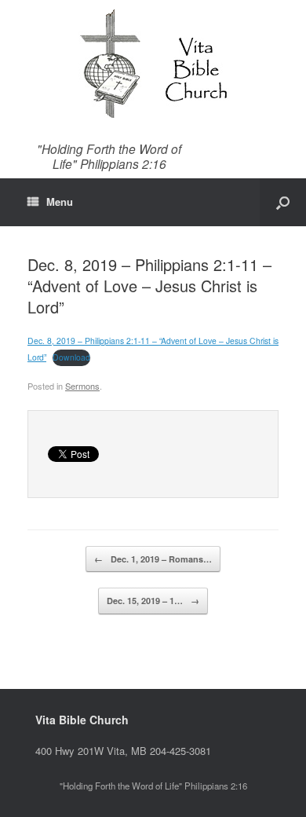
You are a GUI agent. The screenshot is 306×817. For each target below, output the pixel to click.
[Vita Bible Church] (153, 63)
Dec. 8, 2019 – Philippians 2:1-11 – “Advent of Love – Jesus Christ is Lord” (149, 285)
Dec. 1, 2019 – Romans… (153, 559)
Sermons (82, 385)
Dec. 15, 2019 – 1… (153, 600)
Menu (59, 201)
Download (71, 357)
